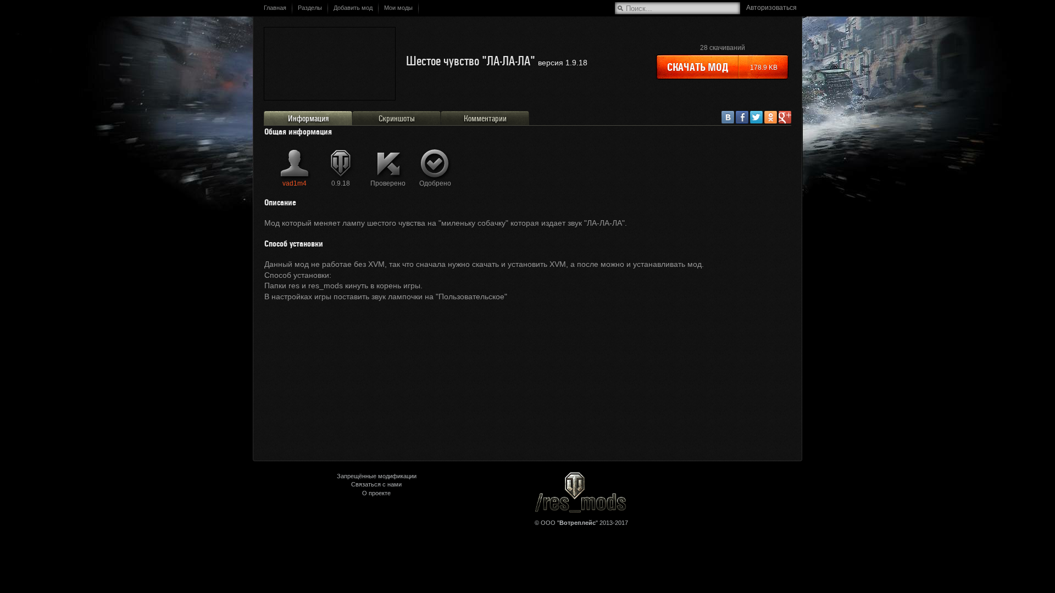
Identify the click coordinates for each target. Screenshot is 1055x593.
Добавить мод (353, 7)
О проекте (376, 493)
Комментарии (485, 119)
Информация (308, 119)
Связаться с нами (376, 484)
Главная (275, 7)
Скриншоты (397, 119)
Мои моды (398, 7)
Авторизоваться (771, 8)
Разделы (310, 7)
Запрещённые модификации (377, 476)
